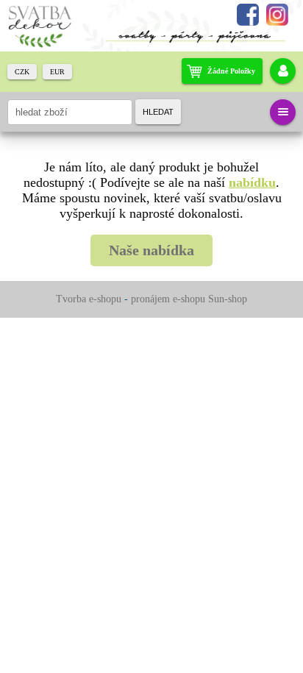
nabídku (252, 182)
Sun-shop (227, 299)
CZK (22, 72)
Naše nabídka (151, 250)
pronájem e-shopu (168, 299)
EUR (57, 72)
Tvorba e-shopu (88, 299)
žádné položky (231, 71)
